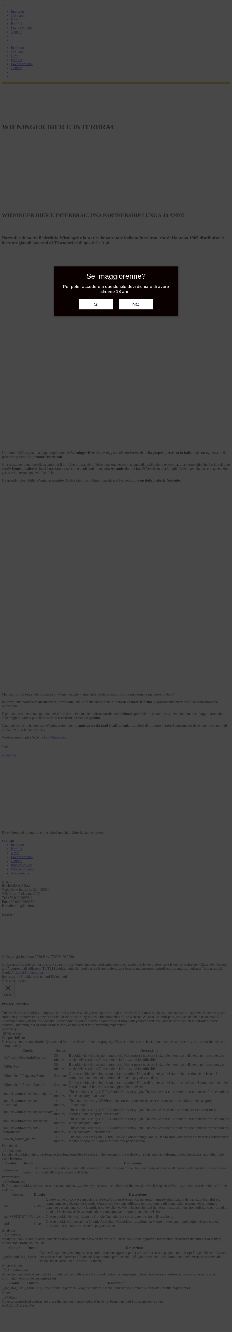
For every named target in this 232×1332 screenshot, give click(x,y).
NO (135, 304)
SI (96, 304)
